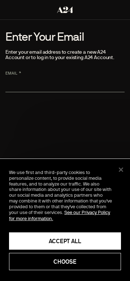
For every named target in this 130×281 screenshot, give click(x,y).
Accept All (65, 241)
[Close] (121, 170)
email (11, 73)
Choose (65, 261)
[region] (65, 220)
